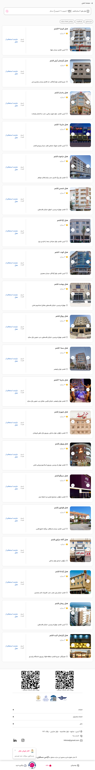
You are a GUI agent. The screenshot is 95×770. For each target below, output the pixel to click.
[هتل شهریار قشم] (47, 423)
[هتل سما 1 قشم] (47, 359)
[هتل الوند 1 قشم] (47, 264)
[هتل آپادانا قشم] (47, 583)
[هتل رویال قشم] (47, 328)
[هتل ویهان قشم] (47, 455)
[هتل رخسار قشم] (47, 104)
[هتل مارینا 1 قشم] (47, 136)
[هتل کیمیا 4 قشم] (47, 40)
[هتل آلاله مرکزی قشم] (47, 551)
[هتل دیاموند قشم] (47, 168)
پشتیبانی (73, 765)
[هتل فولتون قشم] (47, 519)
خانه (47, 765)
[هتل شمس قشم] (47, 200)
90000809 (76, 736)
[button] (73, 38)
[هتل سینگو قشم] (47, 487)
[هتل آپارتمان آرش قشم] (47, 72)
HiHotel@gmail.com (71, 740)
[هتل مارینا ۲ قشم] (47, 391)
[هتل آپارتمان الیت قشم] (47, 647)
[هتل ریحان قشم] (47, 615)
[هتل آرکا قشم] (47, 232)
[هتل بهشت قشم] (47, 296)
